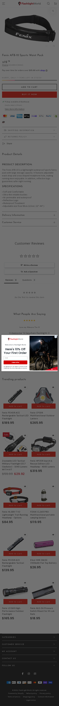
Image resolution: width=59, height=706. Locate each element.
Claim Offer (15, 362)
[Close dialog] (55, 337)
